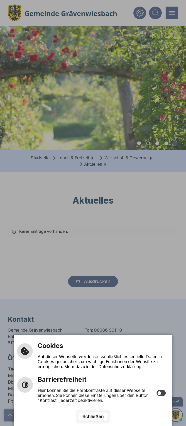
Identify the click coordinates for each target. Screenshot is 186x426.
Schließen (93, 416)
